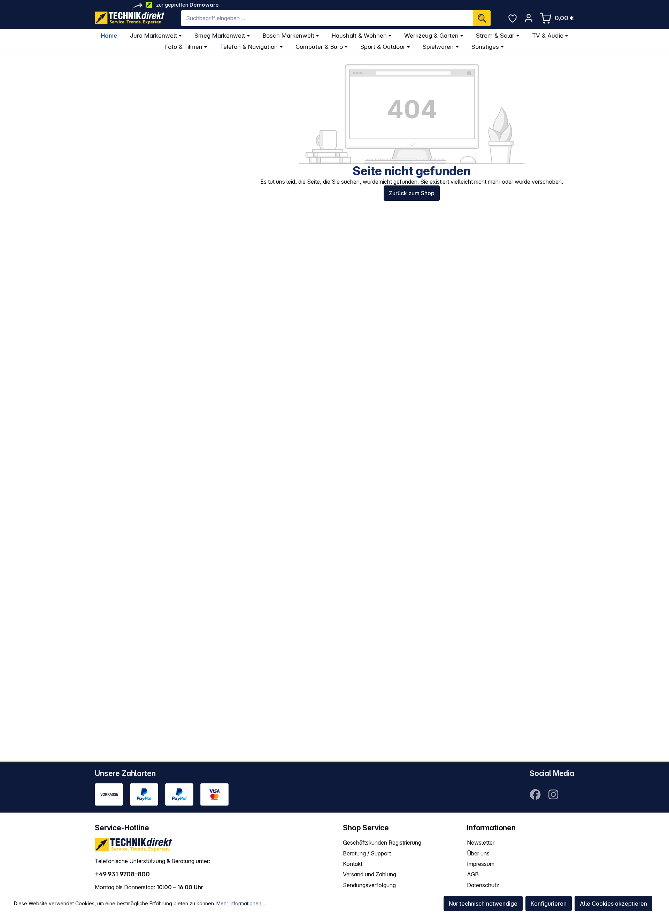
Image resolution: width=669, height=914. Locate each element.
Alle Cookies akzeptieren (613, 903)
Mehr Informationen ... (241, 903)
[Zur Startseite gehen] (129, 18)
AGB (473, 874)
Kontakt (352, 863)
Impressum (480, 863)
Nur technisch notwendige (483, 903)
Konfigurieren (549, 903)
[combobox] (327, 18)
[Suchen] (482, 18)
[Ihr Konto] (528, 18)
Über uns (478, 853)
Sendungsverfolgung (369, 885)
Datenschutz (483, 885)
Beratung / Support (367, 853)
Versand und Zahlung (369, 874)
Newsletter (480, 842)
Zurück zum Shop (412, 193)
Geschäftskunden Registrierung (382, 842)
